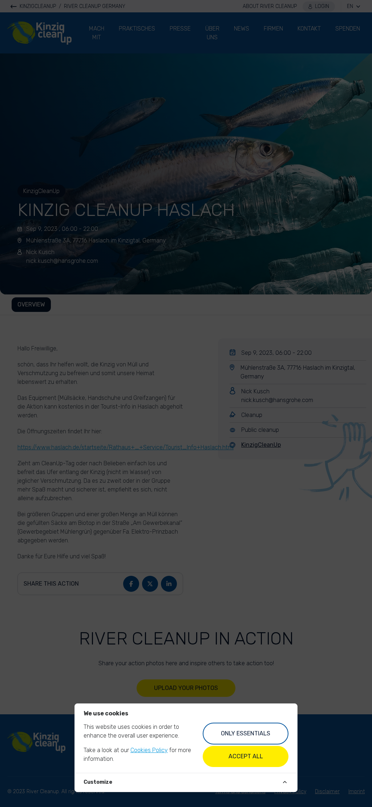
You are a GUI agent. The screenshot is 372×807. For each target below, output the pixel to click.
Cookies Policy (149, 750)
